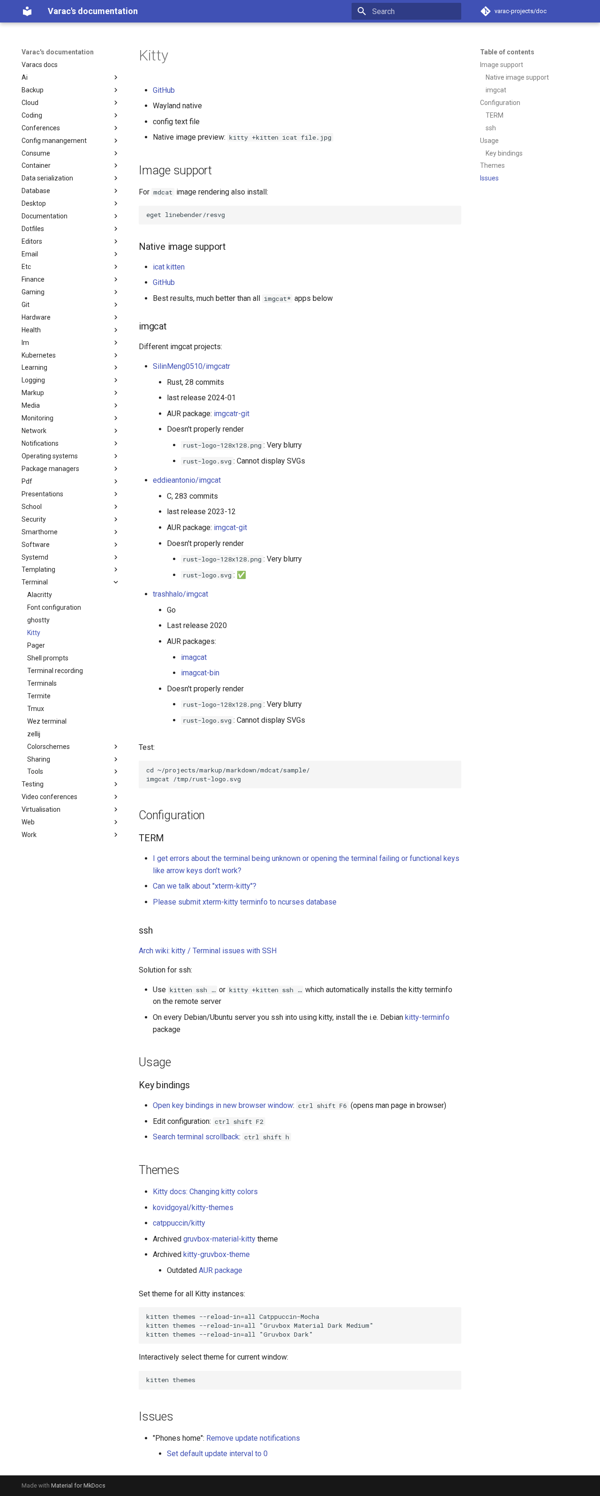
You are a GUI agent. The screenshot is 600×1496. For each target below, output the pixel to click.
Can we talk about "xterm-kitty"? (204, 886)
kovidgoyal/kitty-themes (193, 1207)
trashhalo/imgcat (180, 594)
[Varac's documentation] (27, 11)
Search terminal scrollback (196, 1136)
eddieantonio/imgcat (187, 480)
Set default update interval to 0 (217, 1453)
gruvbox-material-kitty (219, 1238)
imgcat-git (230, 527)
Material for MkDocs (78, 1485)
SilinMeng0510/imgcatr (191, 366)
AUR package (220, 1270)
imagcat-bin (200, 672)
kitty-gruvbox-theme (216, 1254)
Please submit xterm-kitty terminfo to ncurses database (245, 902)
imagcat (194, 657)
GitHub (164, 90)
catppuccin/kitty (179, 1223)
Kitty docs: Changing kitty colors (205, 1191)
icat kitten (169, 266)
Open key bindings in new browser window (223, 1105)
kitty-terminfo (427, 1017)
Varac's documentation (58, 52)
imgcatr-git (231, 413)
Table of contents (507, 52)
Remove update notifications (253, 1438)
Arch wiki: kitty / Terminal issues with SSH (208, 950)
